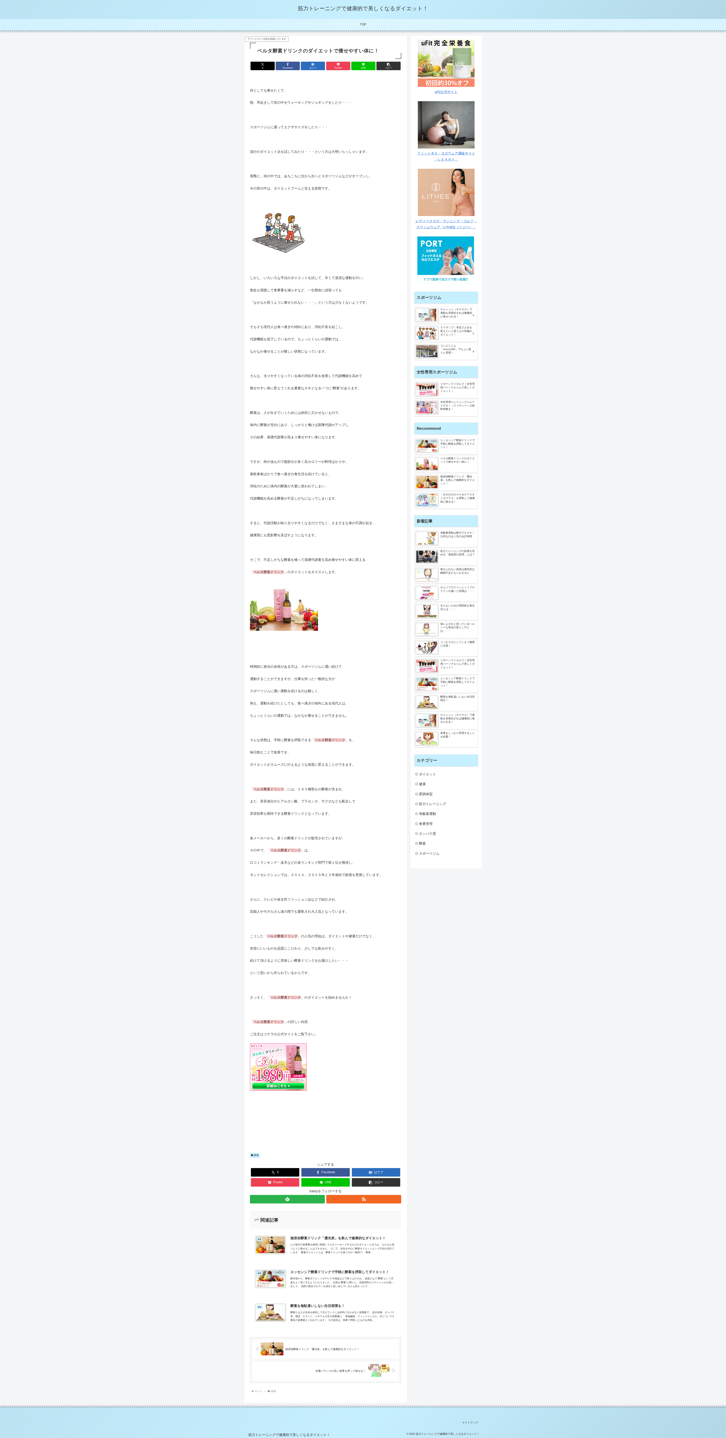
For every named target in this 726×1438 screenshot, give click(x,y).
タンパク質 (427, 834)
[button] (388, 66)
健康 (422, 784)
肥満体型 (426, 794)
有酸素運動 (427, 814)
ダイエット (427, 774)
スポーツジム (429, 853)
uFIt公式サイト (446, 92)
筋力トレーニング (432, 804)
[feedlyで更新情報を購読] (287, 1199)
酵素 (256, 1155)
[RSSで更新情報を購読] (363, 1199)
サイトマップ (470, 1422)
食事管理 (426, 824)
